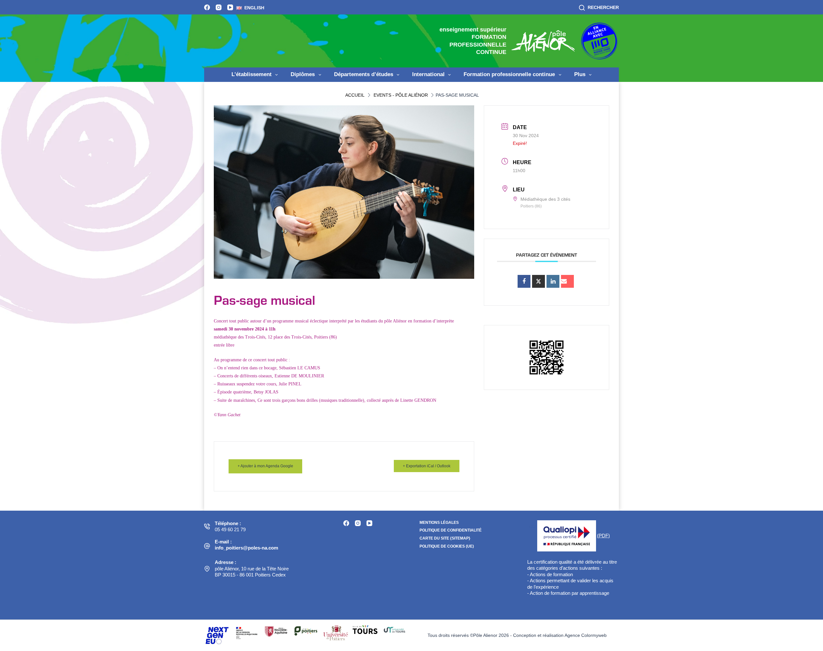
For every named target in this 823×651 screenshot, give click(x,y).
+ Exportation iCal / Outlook (426, 466)
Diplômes (303, 74)
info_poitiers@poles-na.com (246, 547)
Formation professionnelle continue (509, 74)
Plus (579, 74)
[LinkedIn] (553, 281)
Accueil (355, 95)
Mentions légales (439, 522)
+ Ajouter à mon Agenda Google (265, 466)
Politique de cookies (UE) (447, 546)
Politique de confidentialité (451, 530)
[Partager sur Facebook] (524, 281)
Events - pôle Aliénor (401, 95)
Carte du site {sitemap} (445, 538)
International (428, 74)
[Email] (567, 281)
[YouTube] (230, 7)
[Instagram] (219, 7)
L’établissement (251, 74)
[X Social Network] (538, 281)
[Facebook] (207, 7)
